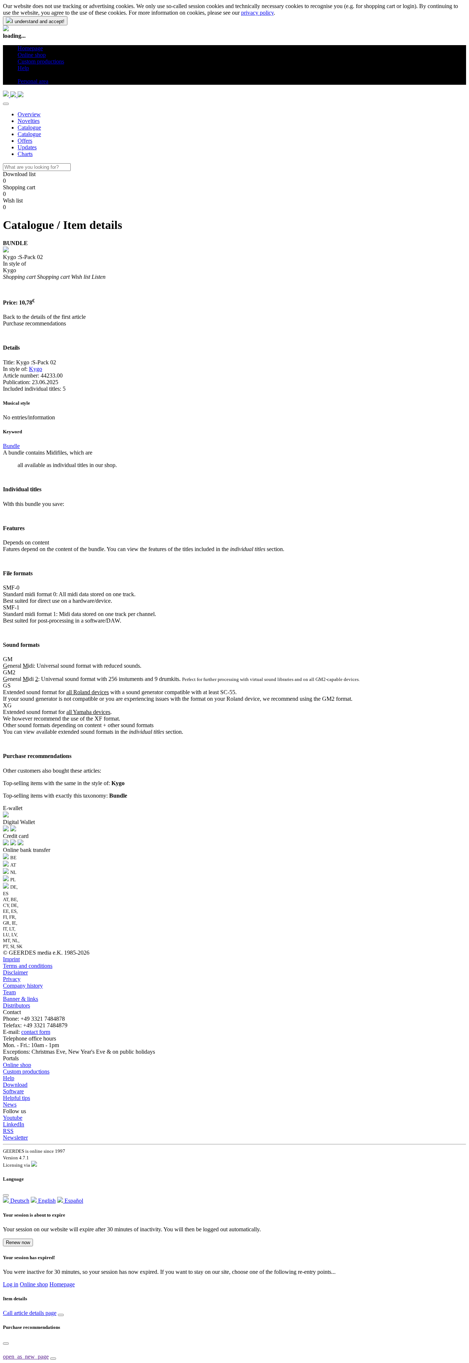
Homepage (62, 1284)
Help (8, 1078)
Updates (27, 147)
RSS (8, 1131)
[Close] (6, 104)
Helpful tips (16, 1098)
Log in (10, 1284)
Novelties (29, 121)
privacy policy (257, 13)
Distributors (16, 1005)
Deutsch (19, 1201)
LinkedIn (13, 1124)
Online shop (17, 1065)
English (46, 1201)
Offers (25, 141)
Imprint (11, 959)
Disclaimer (15, 972)
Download (15, 1085)
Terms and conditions (27, 966)
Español (73, 1201)
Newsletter (15, 1137)
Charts (25, 154)
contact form (35, 1032)
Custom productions (26, 1071)
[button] (20, 75)
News (9, 1104)
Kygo (35, 369)
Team (9, 992)
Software (13, 1091)
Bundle (11, 446)
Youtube (12, 1118)
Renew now (18, 1242)
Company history (23, 986)
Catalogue (29, 127)
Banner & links (20, 999)
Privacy (12, 979)
